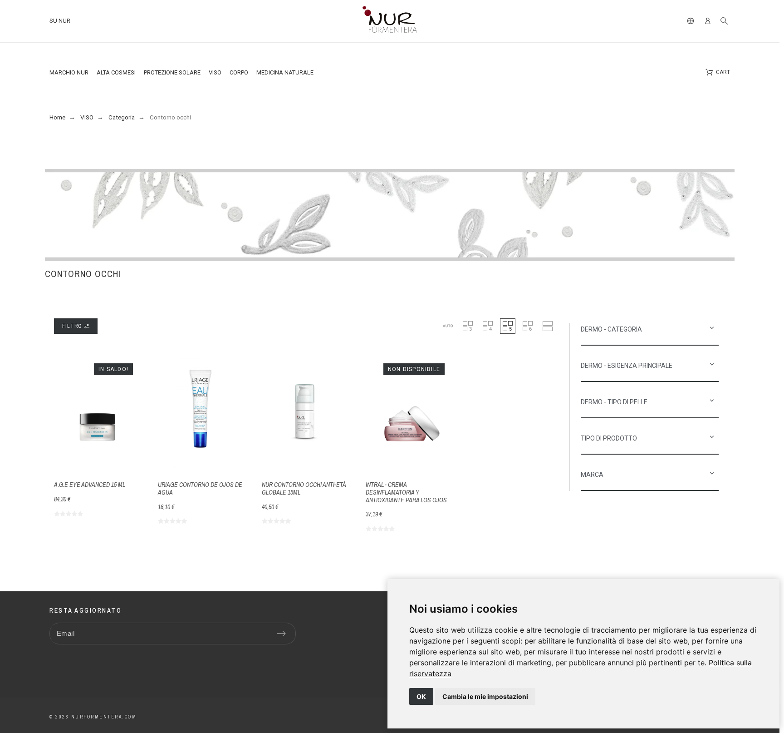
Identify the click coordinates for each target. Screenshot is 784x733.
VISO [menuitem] (215, 72)
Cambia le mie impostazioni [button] (485, 696)
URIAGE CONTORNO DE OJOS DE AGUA (200, 488)
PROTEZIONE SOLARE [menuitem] (172, 72)
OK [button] (421, 696)
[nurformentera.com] (390, 21)
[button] (448, 326)
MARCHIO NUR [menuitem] (68, 72)
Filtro (73, 326)
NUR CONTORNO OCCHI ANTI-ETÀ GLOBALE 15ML (304, 488)
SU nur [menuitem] (59, 20)
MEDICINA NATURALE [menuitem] (285, 72)
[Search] (724, 21)
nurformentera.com (104, 717)
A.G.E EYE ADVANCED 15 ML (89, 484)
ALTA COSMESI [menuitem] (116, 72)
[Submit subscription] (281, 633)
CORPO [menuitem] (239, 72)
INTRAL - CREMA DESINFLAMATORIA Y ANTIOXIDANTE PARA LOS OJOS (406, 492)
